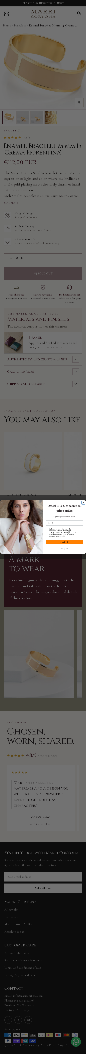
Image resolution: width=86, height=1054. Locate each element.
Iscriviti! (64, 542)
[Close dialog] (83, 502)
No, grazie (64, 549)
